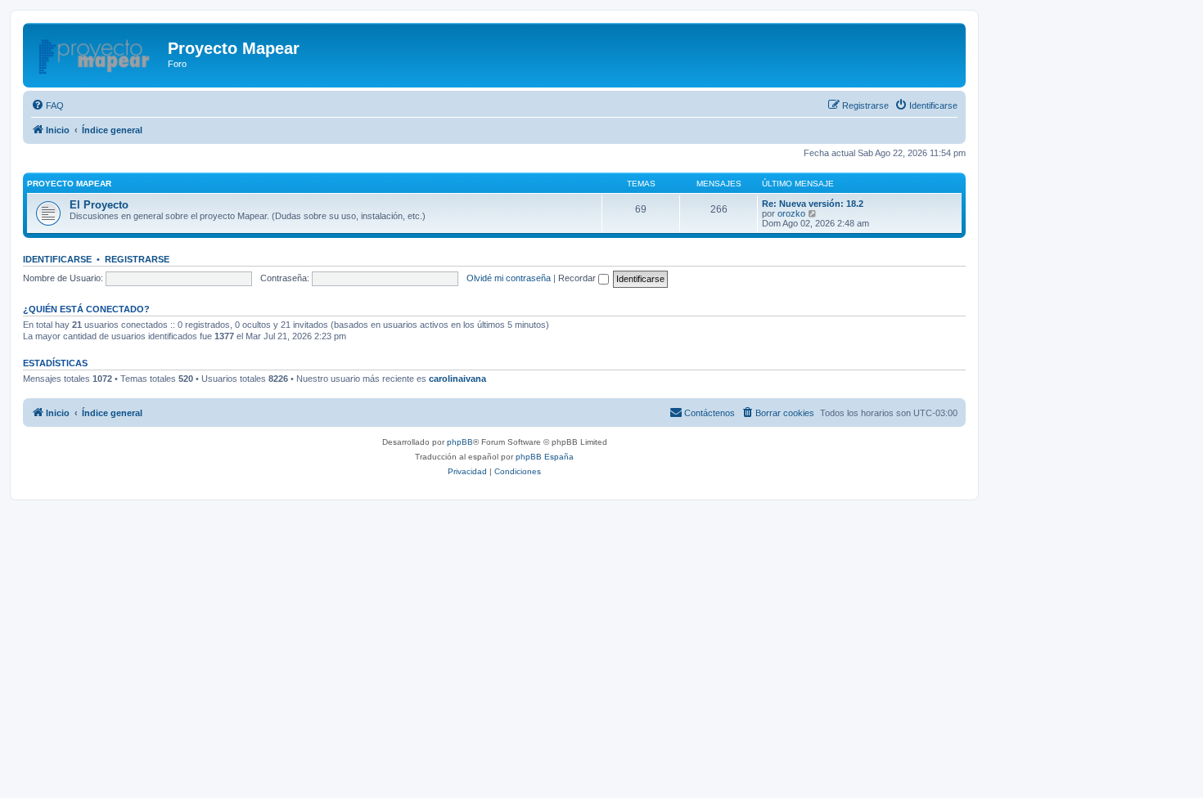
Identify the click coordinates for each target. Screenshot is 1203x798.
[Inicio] (97, 53)
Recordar (578, 278)
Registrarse (137, 259)
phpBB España (545, 456)
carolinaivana (457, 378)
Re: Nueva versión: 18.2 (812, 203)
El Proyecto (99, 205)
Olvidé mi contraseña (508, 278)
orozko (791, 213)
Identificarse (57, 259)
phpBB (460, 441)
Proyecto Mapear (69, 183)
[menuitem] (47, 105)
